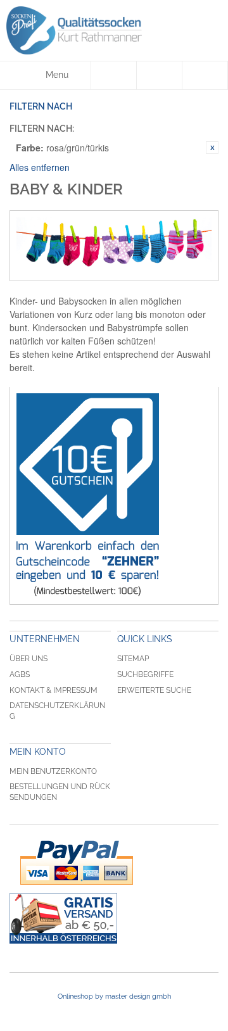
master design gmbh (138, 996)
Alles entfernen (40, 167)
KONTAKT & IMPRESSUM (54, 690)
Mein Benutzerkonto (53, 771)
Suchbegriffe (145, 674)
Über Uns (29, 658)
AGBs (20, 674)
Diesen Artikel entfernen (212, 147)
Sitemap (133, 658)
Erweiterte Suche (154, 690)
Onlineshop (75, 996)
